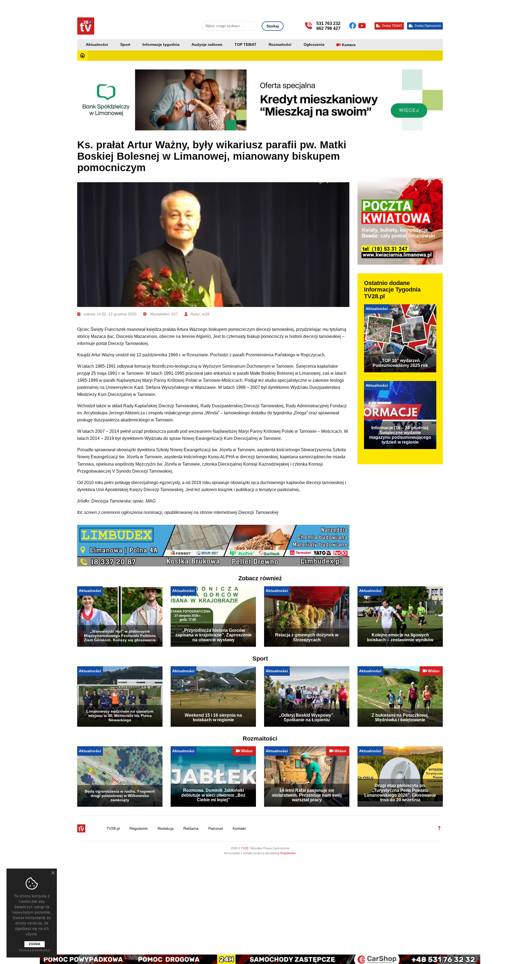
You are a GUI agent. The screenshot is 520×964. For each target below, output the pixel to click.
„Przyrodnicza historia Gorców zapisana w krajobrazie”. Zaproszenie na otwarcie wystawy (213, 635)
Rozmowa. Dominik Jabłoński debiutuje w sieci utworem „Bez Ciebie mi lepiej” (213, 795)
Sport (125, 45)
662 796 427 (328, 28)
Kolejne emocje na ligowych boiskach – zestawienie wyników (400, 637)
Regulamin (138, 829)
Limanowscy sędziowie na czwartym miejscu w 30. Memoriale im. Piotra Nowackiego (119, 715)
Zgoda (34, 944)
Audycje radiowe (206, 45)
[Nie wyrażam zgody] (53, 872)
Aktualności (97, 45)
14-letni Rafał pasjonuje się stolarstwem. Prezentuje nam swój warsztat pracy (307, 795)
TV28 (245, 848)
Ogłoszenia (314, 45)
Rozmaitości (280, 45)
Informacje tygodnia (161, 45)
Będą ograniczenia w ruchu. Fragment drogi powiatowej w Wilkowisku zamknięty (120, 795)
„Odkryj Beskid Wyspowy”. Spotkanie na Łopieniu (306, 717)
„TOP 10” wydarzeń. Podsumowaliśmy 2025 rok (400, 363)
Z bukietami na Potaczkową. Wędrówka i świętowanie (400, 717)
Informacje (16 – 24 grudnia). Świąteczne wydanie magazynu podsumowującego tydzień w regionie (400, 434)
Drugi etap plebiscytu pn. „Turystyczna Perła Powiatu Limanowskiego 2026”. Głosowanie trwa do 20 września (400, 792)
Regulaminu (288, 853)
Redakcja (166, 829)
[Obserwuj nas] (353, 26)
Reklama (191, 829)
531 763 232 (328, 23)
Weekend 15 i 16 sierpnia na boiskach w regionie (213, 717)
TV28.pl (113, 829)
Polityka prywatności (34, 950)
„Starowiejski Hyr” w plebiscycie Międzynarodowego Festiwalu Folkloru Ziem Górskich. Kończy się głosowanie (120, 635)
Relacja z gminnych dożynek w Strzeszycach (306, 637)
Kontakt (239, 829)
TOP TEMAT (245, 45)
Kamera (349, 45)
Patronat (215, 829)
